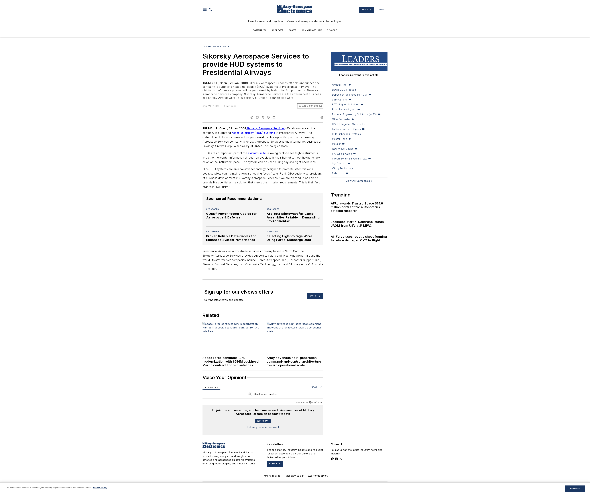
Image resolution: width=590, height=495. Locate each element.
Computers (260, 30)
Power (293, 30)
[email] (273, 117)
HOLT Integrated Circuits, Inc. (349, 124)
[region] (263, 394)
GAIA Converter (341, 119)
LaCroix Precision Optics (346, 129)
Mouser (336, 143)
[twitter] (262, 117)
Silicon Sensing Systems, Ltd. (349, 158)
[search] (210, 9)
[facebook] (251, 117)
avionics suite (257, 153)
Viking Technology (343, 168)
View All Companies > (359, 180)
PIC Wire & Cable (342, 153)
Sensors (332, 30)
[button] (205, 9)
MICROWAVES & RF (294, 476)
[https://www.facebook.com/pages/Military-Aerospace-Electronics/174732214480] (332, 458)
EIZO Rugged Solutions (345, 104)
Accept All (575, 488)
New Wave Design (343, 148)
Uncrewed (277, 30)
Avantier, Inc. (339, 84)
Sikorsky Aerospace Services (265, 128)
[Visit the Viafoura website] (315, 402)
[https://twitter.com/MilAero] (340, 458)
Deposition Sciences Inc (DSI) (350, 94)
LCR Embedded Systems (346, 134)
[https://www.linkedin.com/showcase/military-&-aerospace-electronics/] (336, 458)
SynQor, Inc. (339, 163)
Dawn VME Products (344, 89)
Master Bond (339, 138)
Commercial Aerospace (216, 46)
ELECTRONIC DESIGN (318, 476)
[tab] (211, 387)
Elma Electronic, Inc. (344, 109)
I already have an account (263, 427)
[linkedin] (257, 117)
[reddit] (268, 117)
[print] (321, 117)
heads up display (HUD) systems (253, 132)
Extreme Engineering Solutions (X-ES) (354, 114)
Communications (311, 30)
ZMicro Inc (338, 173)
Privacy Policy (100, 488)
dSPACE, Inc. (340, 99)
